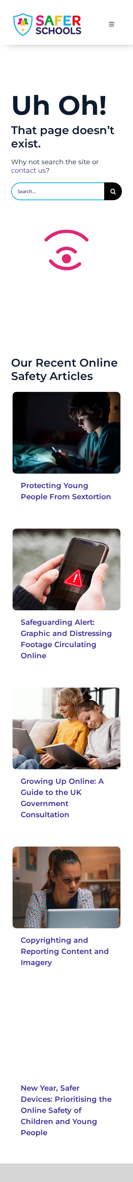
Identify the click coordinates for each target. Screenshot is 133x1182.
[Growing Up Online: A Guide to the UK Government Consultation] (66, 728)
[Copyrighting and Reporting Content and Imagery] (66, 887)
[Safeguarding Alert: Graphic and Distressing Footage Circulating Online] (66, 569)
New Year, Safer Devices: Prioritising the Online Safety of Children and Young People (66, 1110)
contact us (28, 170)
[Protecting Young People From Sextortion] (66, 432)
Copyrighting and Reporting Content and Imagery (65, 951)
